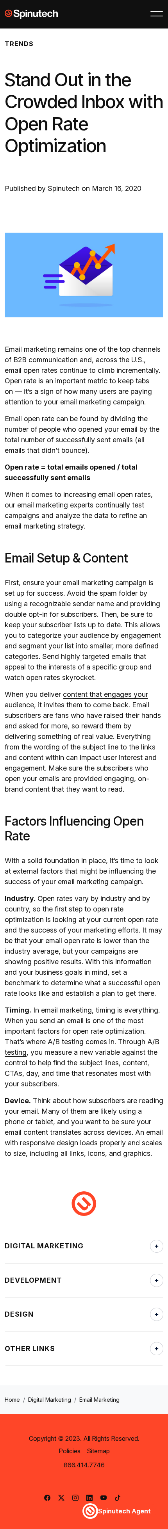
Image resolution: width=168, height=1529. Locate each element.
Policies (69, 1451)
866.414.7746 (84, 1465)
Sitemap (98, 1451)
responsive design (49, 1143)
